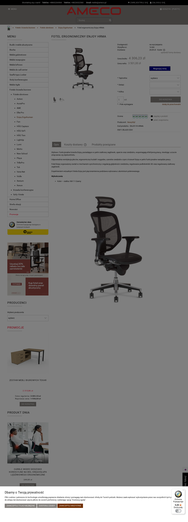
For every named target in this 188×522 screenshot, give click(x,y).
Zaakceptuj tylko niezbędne (21, 506)
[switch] (178, 511)
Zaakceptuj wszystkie (70, 506)
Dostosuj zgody (47, 506)
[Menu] (183, 490)
